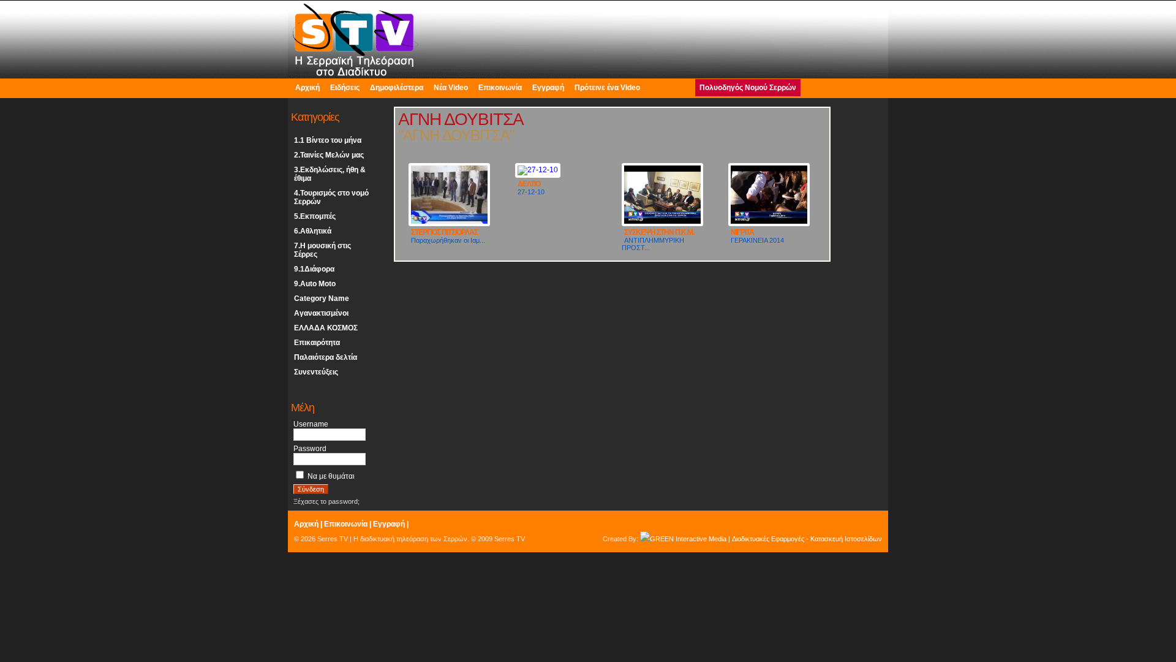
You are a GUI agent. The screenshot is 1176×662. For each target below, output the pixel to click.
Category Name (321, 298)
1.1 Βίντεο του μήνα (327, 140)
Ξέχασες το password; (326, 501)
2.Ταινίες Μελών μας (329, 155)
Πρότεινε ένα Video (607, 87)
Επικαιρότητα (317, 342)
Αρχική (307, 87)
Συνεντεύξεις (316, 372)
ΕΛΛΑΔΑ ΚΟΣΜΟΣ (326, 328)
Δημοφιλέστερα (396, 87)
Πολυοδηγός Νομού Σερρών (747, 87)
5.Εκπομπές (315, 216)
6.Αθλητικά (312, 231)
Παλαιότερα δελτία (325, 357)
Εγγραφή (548, 87)
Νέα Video (451, 87)
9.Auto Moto (315, 284)
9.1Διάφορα (314, 269)
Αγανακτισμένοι (321, 313)
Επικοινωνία (500, 87)
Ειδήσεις (345, 87)
